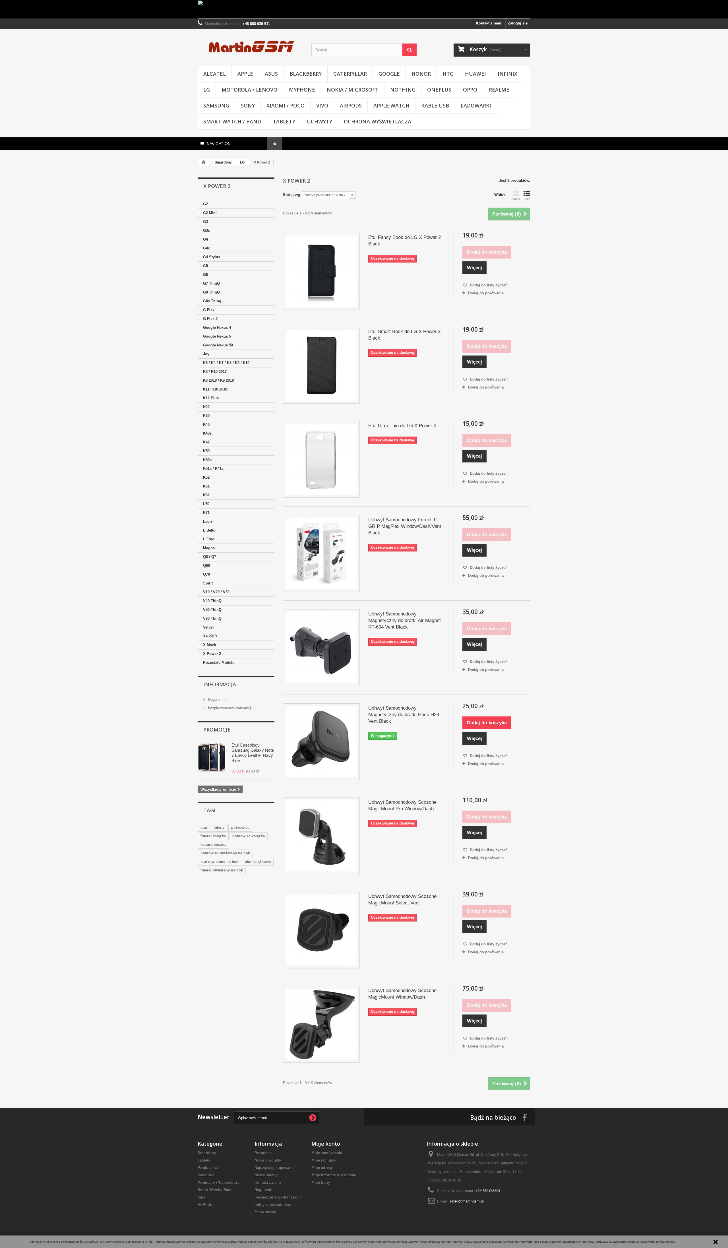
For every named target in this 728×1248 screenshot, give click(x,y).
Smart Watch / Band (232, 121)
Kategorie (206, 1175)
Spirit (208, 583)
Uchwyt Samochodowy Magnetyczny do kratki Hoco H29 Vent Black (403, 714)
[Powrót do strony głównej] (203, 162)
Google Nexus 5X (218, 345)
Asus (271, 73)
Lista (527, 199)
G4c (206, 248)
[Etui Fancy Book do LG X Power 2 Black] (321, 271)
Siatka (516, 199)
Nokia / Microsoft (353, 89)
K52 (206, 477)
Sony (248, 105)
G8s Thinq (212, 301)
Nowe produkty (268, 1160)
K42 (206, 442)
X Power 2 (212, 654)
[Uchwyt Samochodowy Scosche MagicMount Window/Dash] (321, 1024)
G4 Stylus (211, 257)
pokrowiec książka (248, 836)
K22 (206, 407)
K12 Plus (211, 398)
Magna (209, 548)
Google (389, 73)
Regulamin (216, 699)
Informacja (219, 684)
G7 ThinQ (211, 283)
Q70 (206, 574)
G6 (205, 274)
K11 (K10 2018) (215, 389)
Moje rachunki (323, 1160)
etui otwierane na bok (219, 861)
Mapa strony (265, 1212)
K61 (206, 486)
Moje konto (325, 1143)
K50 (206, 451)
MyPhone (302, 89)
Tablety (284, 121)
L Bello (209, 530)
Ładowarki (476, 105)
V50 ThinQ (212, 610)
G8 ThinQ (211, 292)
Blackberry (305, 73)
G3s (206, 230)
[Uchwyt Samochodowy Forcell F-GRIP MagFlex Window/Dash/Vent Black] (321, 553)
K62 (206, 495)
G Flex (208, 310)
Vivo (322, 105)
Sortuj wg (291, 195)
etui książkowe (258, 861)
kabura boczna (213, 844)
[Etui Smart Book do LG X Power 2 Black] (321, 365)
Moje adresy (322, 1168)
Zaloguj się (518, 23)
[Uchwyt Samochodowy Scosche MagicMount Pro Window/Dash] (321, 835)
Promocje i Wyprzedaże (218, 1182)
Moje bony (320, 1182)
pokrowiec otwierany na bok (225, 853)
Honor (421, 73)
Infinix (507, 73)
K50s (207, 460)
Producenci (208, 1168)
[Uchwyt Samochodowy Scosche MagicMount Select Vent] (321, 930)
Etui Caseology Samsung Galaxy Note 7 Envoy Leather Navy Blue (252, 753)
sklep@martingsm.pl (467, 1201)
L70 (206, 504)
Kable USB (435, 105)
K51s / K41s (213, 468)
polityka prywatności (273, 1204)
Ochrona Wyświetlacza (377, 121)
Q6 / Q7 (209, 557)
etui (203, 827)
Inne (201, 1197)
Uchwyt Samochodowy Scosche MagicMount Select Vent (402, 900)
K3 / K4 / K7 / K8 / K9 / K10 (226, 363)
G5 (205, 266)
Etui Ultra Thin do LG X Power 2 (402, 425)
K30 (206, 416)
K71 (206, 513)
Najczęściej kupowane (274, 1168)
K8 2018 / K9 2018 (218, 380)
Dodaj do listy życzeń (488, 285)
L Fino (208, 539)
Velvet (208, 627)
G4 (205, 239)
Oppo (470, 89)
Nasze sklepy (266, 1175)
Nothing (402, 89)
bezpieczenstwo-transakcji (229, 708)
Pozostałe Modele (218, 662)
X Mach (209, 645)
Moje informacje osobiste (333, 1175)
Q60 (206, 565)
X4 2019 (210, 636)
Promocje (217, 729)
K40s (207, 433)
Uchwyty (319, 121)
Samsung (216, 105)
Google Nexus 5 (217, 336)
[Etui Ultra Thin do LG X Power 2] (321, 459)
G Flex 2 (210, 319)
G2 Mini (210, 213)
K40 (206, 424)
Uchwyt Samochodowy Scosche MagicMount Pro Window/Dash (402, 805)
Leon (207, 521)
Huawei (475, 73)
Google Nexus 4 (217, 327)
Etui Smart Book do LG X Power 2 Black (404, 335)
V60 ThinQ (212, 618)
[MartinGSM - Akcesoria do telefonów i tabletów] (250, 46)
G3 (205, 222)
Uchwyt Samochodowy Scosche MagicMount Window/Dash (402, 994)
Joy (206, 354)
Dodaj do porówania (486, 293)
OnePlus (439, 89)
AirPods (351, 105)
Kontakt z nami (489, 23)
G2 (205, 204)
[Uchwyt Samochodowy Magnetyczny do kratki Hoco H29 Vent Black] (321, 741)
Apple (245, 73)
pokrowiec (240, 827)
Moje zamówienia (326, 1153)
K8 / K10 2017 (215, 371)
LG (206, 89)
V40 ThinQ (212, 601)
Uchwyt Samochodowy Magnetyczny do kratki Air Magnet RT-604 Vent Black (404, 620)
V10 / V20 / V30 (216, 592)
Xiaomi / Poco (285, 105)
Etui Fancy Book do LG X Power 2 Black (404, 241)
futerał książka (213, 836)
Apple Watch (391, 105)
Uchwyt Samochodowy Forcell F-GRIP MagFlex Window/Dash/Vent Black (404, 526)
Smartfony (207, 1153)
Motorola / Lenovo (249, 89)
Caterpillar (350, 73)
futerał (219, 827)
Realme (499, 89)
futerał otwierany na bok (221, 870)
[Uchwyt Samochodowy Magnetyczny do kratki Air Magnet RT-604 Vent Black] (321, 647)
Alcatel (214, 73)
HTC (447, 73)
